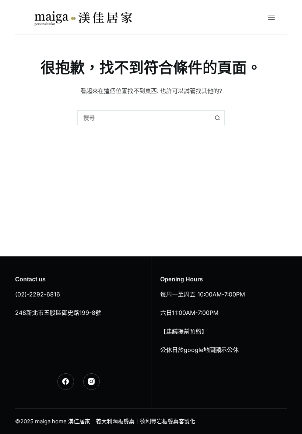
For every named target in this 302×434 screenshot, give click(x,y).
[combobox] (144, 117)
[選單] (271, 17)
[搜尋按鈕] (217, 118)
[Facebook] (65, 381)
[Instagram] (91, 381)
